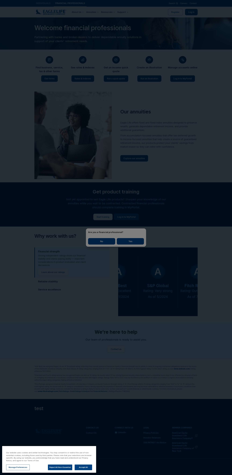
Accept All (83, 467)
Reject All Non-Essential (60, 467)
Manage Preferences (18, 467)
